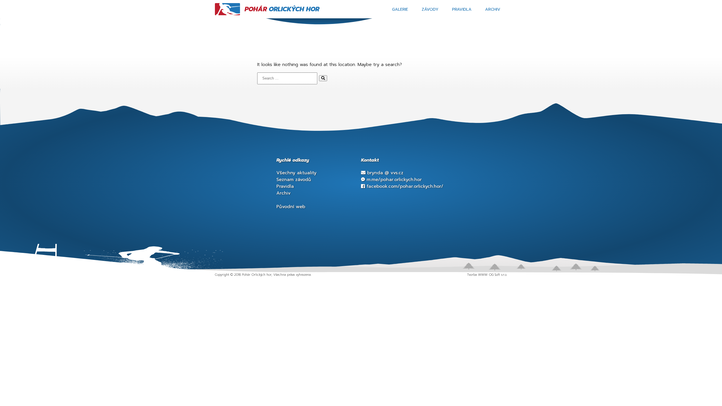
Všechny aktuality (296, 172)
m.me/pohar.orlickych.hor (393, 179)
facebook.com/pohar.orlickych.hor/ (404, 186)
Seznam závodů (293, 179)
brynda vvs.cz (384, 172)
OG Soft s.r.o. (498, 274)
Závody (430, 9)
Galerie (400, 9)
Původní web (290, 206)
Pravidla (462, 9)
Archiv (492, 9)
